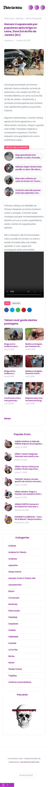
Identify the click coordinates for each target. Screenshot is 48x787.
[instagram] (20, 768)
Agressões (20, 18)
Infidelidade (13, 637)
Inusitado (12, 643)
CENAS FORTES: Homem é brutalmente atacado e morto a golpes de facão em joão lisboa (28, 505)
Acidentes (12, 559)
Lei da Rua (13, 650)
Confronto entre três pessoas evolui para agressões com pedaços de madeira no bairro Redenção (28, 191)
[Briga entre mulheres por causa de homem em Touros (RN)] (8, 179)
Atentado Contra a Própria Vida (21, 578)
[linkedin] (29, 310)
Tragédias (12, 675)
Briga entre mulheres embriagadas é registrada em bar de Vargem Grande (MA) (13, 372)
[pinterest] (24, 310)
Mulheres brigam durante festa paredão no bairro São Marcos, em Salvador (28, 168)
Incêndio (12, 630)
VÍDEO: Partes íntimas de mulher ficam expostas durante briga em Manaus (27, 467)
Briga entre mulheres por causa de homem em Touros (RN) (27, 180)
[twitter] (12, 310)
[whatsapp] (18, 310)
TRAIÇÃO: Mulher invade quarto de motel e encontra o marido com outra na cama (29, 480)
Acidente (12, 546)
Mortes (11, 656)
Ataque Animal (14, 572)
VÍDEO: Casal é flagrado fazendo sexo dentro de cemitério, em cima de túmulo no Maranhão (26, 455)
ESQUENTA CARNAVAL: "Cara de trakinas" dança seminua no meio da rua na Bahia (28, 518)
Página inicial (9, 18)
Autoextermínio (15, 585)
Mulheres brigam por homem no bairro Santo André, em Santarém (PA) (33, 345)
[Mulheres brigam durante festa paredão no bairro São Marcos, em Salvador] (8, 168)
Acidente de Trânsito (17, 552)
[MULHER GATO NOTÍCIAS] (13, 7)
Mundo (11, 662)
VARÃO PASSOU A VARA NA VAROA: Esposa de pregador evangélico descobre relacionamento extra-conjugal (28, 442)
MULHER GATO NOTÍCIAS (29, 762)
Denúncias (12, 604)
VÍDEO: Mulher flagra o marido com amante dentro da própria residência (28, 493)
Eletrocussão (14, 611)
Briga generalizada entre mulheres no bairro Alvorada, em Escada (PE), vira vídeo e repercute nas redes (27, 156)
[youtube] (25, 768)
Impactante (13, 624)
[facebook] (6, 310)
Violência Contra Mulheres (19, 682)
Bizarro (11, 591)
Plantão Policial (15, 669)
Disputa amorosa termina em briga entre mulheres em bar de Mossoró (34, 399)
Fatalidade (12, 617)
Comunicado (13, 598)
